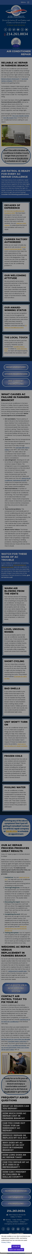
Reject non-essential (16, 1250)
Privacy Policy (6, 1242)
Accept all (16, 1246)
